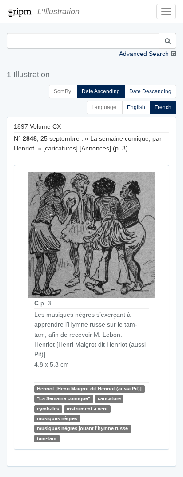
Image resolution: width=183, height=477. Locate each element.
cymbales (48, 408)
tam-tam (46, 438)
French (163, 107)
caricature (109, 398)
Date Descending (150, 91)
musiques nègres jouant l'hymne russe (82, 428)
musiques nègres (57, 418)
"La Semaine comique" (63, 398)
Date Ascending (101, 91)
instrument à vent (87, 408)
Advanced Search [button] (144, 53)
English (136, 107)
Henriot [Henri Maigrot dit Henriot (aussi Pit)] (89, 388)
